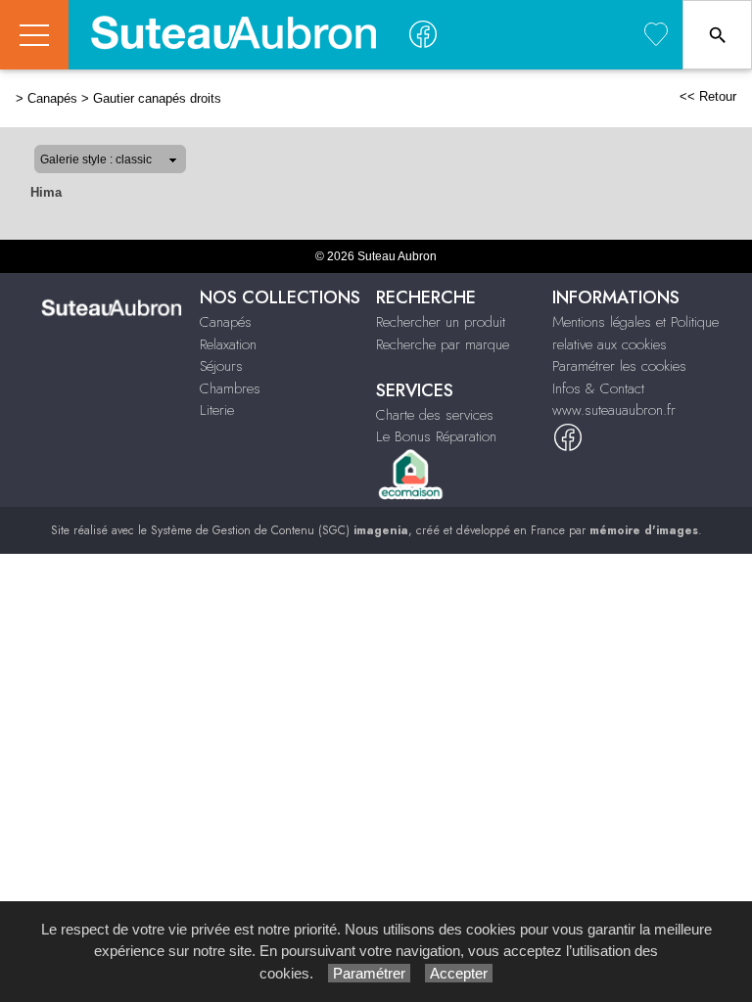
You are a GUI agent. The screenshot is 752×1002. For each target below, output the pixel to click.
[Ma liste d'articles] (656, 34)
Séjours (221, 366)
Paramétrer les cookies (619, 366)
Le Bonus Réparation (436, 436)
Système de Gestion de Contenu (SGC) (279, 530)
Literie (217, 410)
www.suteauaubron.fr (614, 410)
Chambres (230, 388)
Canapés (52, 98)
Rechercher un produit (440, 322)
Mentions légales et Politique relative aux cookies (635, 333)
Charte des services (435, 415)
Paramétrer (369, 973)
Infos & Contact (598, 388)
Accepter (459, 973)
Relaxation (228, 344)
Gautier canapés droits (157, 98)
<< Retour (708, 96)
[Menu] (34, 34)
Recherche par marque (442, 344)
